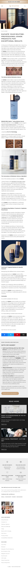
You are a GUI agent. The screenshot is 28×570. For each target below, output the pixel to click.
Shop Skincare (4, 519)
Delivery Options (5, 524)
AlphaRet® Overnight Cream (18, 181)
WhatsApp (8, 496)
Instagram (19, 496)
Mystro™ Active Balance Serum (8, 124)
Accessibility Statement (7, 537)
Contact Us (4, 522)
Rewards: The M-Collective (7, 549)
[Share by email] (23, 334)
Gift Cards (3, 558)
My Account (4, 555)
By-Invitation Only (5, 551)
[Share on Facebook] (4, 334)
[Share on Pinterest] (17, 334)
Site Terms (3, 533)
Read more (4, 424)
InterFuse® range (19, 275)
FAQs (2, 528)
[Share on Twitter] (11, 334)
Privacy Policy (4, 535)
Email (2, 496)
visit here (13, 325)
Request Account (5, 553)
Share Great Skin (5, 560)
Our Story (3, 544)
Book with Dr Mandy (10, 393)
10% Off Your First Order (14, 1)
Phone (14, 496)
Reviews (3, 546)
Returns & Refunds (5, 526)
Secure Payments (5, 562)
